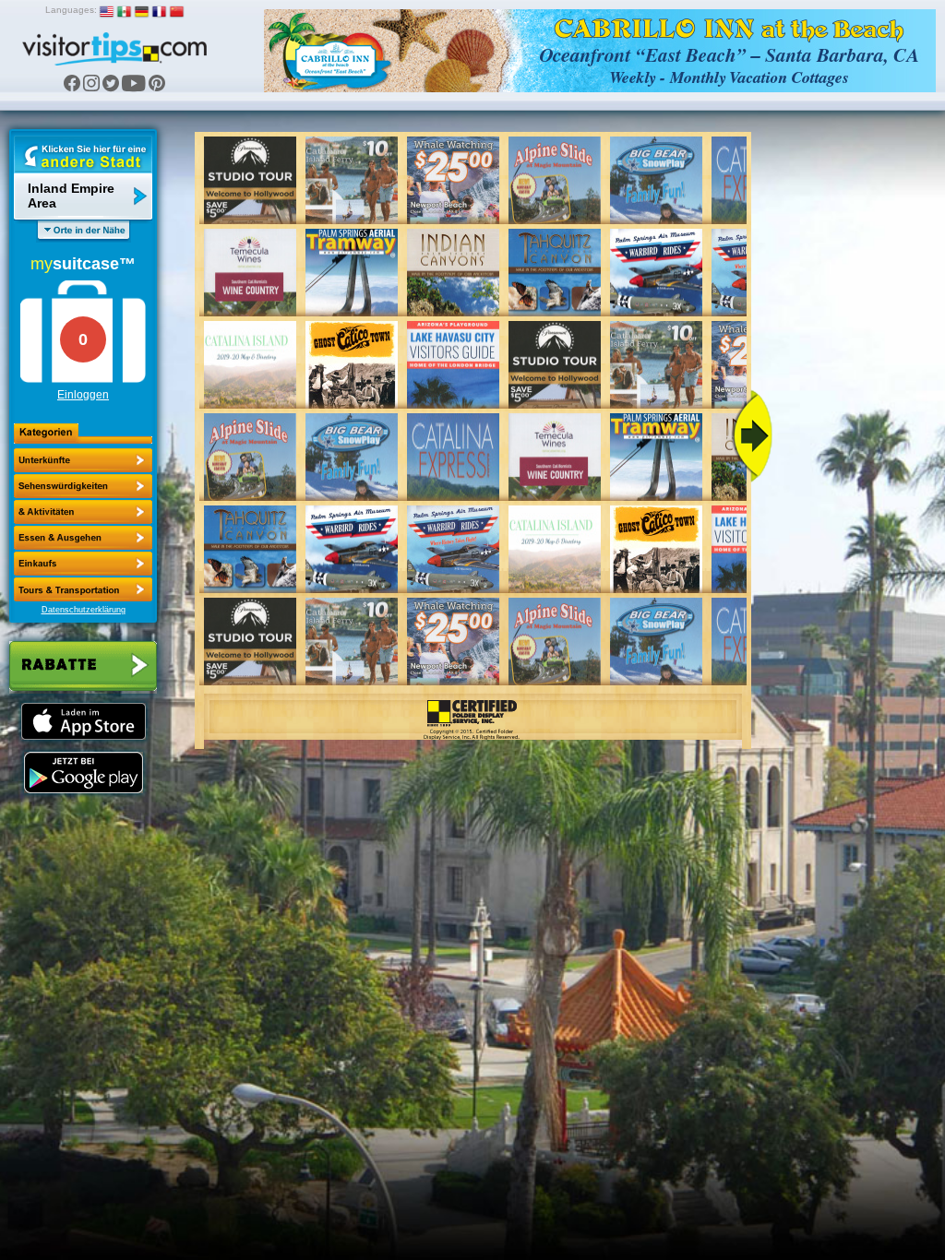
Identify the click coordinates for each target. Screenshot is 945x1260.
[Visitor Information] (83, 589)
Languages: (71, 10)
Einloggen (83, 394)
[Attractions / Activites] (83, 486)
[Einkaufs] (83, 538)
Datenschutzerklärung (84, 609)
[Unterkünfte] (83, 460)
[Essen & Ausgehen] (83, 512)
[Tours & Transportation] (83, 564)
